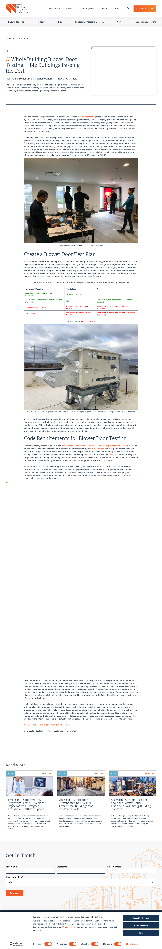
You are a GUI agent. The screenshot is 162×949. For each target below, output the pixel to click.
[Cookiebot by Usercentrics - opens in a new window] (16, 944)
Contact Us (142, 8)
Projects (69, 8)
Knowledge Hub (87, 8)
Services (53, 8)
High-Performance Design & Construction (29, 79)
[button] (152, 882)
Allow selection (141, 925)
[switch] (72, 944)
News (120, 21)
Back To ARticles (19, 38)
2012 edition (97, 448)
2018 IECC (113, 454)
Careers (117, 8)
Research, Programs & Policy (89, 21)
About (104, 8)
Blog (60, 21)
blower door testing (87, 117)
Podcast (41, 21)
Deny (141, 933)
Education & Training (145, 21)
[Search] (128, 8)
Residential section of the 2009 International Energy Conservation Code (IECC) (98, 446)
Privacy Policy (69, 927)
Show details (132, 944)
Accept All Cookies (141, 918)
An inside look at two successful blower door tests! (47, 725)
